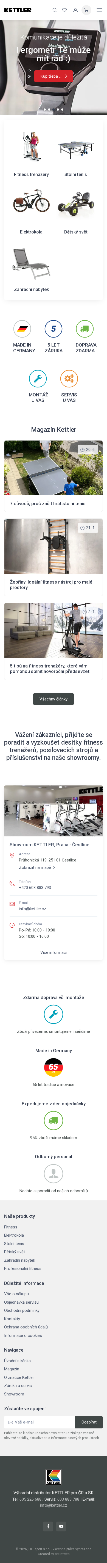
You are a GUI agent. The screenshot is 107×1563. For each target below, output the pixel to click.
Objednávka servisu (21, 1302)
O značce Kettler (19, 1377)
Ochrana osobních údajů (26, 1327)
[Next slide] (93, 67)
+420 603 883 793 (35, 887)
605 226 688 (30, 1499)
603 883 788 (68, 1499)
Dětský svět (14, 1251)
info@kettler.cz (32, 908)
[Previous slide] (14, 67)
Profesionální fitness (22, 1268)
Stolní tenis (14, 1243)
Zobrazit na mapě (35, 867)
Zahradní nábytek (19, 1260)
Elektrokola (14, 1235)
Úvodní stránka (17, 1360)
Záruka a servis (18, 1385)
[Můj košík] (86, 10)
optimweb (62, 1554)
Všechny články (53, 699)
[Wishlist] (64, 10)
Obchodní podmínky (22, 1310)
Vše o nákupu (16, 1293)
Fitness (10, 1227)
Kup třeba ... (51, 76)
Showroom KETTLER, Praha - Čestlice (49, 844)
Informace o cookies (23, 1335)
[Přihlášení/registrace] (75, 10)
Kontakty (12, 1318)
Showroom (14, 1394)
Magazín (11, 1369)
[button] (45, 109)
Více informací (53, 952)
